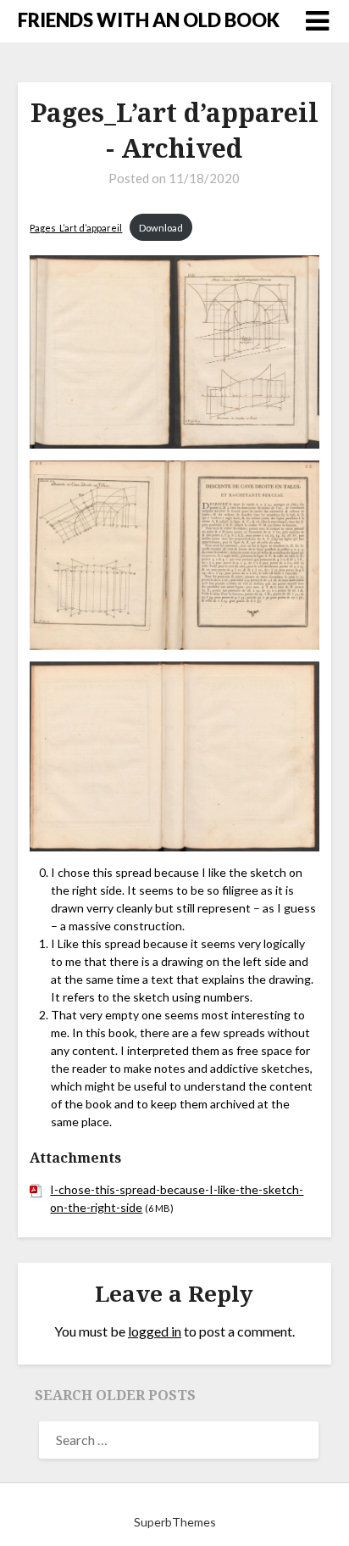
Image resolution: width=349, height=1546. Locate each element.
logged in (154, 1331)
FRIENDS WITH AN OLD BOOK (149, 19)
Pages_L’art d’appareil (76, 227)
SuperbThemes (175, 1522)
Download (161, 227)
